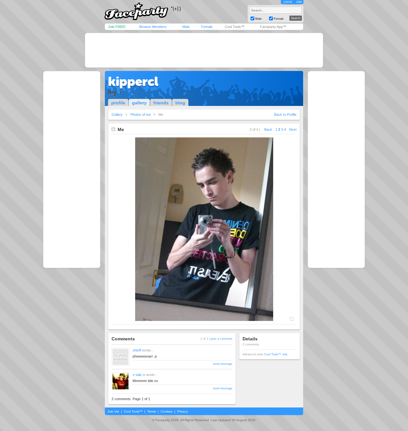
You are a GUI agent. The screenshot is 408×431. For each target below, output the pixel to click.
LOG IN (288, 2)
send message (222, 363)
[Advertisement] (204, 50)
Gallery (117, 114)
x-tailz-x (139, 375)
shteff (137, 350)
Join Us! (113, 411)
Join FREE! (117, 27)
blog (180, 102)
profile (118, 102)
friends (161, 102)
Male (186, 27)
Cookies (166, 411)
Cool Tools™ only (276, 354)
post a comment (221, 338)
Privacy (182, 411)
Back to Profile (285, 114)
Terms (151, 411)
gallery (139, 102)
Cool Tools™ (234, 27)
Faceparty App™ (273, 27)
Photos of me (140, 114)
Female (207, 27)
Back (268, 129)
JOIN (299, 2)
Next (292, 129)
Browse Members (153, 27)
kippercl (133, 81)
